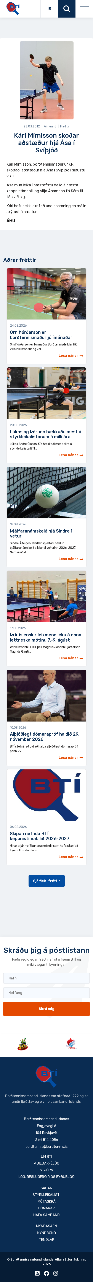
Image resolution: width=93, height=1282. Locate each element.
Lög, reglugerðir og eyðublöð (46, 1177)
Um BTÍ (46, 1157)
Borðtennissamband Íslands (46, 1077)
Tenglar (46, 1240)
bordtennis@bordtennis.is (46, 1147)
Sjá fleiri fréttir (46, 881)
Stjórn (46, 1170)
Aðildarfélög (46, 1163)
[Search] (66, 9)
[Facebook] (46, 1274)
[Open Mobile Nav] (84, 9)
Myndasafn (46, 1226)
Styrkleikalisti (46, 1195)
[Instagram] (55, 1274)
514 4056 (50, 1140)
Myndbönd (46, 1233)
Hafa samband (46, 1215)
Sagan (46, 1188)
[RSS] (37, 1274)
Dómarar (46, 1208)
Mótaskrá (47, 1201)
